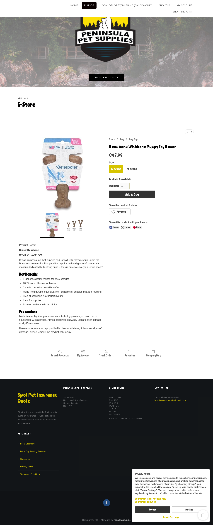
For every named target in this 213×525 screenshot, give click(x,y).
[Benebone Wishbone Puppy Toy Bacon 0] (52, 225)
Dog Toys (133, 139)
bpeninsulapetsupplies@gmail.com (170, 400)
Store (112, 139)
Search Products (106, 77)
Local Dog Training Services (33, 451)
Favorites (130, 355)
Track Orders (106, 355)
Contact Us (25, 459)
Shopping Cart (182, 11)
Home (74, 5)
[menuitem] (187, 132)
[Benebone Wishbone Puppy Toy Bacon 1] (74, 225)
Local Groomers (27, 444)
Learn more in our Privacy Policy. (150, 498)
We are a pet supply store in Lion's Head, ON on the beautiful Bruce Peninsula (37, 10)
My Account (184, 5)
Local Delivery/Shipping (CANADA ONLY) (126, 5)
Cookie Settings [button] (171, 517)
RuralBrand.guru (122, 520)
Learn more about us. (145, 501)
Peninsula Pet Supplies (32, 4)
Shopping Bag (153, 355)
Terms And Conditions (30, 474)
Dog (121, 139)
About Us (164, 5)
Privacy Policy (26, 467)
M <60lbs (132, 169)
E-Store (89, 5)
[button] (120, 212)
